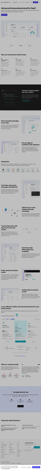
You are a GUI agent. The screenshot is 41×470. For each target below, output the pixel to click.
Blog (24, 2)
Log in (31, 2)
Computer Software (28, 376)
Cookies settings (23, 467)
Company (18, 442)
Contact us (18, 449)
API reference (11, 444)
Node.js (6, 90)
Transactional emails (4, 444)
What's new (2, 457)
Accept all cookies (36, 467)
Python (16, 90)
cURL (2, 90)
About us (18, 444)
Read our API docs (26, 100)
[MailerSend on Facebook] (29, 450)
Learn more (15, 352)
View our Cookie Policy (6, 468)
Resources (10, 442)
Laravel (12, 90)
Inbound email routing (4, 454)
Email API (2, 447)
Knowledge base (11, 449)
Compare (18, 452)
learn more (26, 352)
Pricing (21, 2)
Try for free (35, 2)
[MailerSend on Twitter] (28, 450)
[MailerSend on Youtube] (25, 450)
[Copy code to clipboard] (18, 93)
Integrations (10, 447)
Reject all (29, 467)
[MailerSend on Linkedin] (26, 450)
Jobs (17, 447)
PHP (9, 90)
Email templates (3, 449)
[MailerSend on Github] (31, 450)
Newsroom (18, 454)
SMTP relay (2, 452)
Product (2, 442)
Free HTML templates (12, 452)
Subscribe (36, 447)
